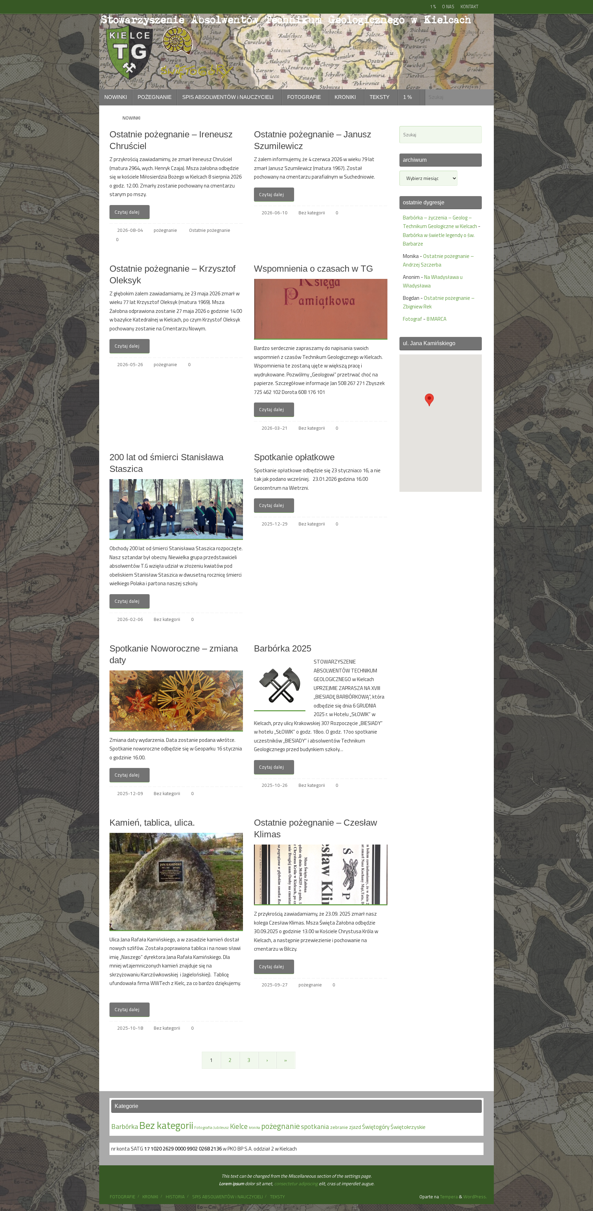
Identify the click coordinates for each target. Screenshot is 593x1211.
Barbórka (124, 1126)
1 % (433, 6)
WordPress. (475, 1196)
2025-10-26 (274, 785)
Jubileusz (221, 1127)
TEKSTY (277, 1196)
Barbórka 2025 (282, 648)
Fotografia (203, 1127)
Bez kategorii (312, 212)
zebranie (339, 1127)
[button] (429, 400)
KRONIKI (150, 1196)
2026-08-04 (130, 230)
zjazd (355, 1127)
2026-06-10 (274, 212)
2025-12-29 (274, 523)
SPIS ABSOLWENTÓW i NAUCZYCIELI (227, 1196)
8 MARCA (436, 319)
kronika (254, 1127)
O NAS (448, 6)
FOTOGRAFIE (122, 1196)
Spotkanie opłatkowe (294, 457)
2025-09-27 (274, 984)
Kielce (239, 1126)
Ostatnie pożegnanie (209, 230)
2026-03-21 (274, 428)
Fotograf (412, 319)
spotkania (315, 1126)
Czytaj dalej (127, 211)
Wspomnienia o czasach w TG (313, 268)
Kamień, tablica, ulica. (152, 822)
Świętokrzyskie (408, 1127)
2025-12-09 (130, 793)
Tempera (449, 1196)
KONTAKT (469, 6)
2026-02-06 (130, 619)
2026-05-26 (130, 364)
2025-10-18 (130, 1028)
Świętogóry (375, 1126)
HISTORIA (175, 1196)
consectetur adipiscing (296, 1183)
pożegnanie (165, 230)
